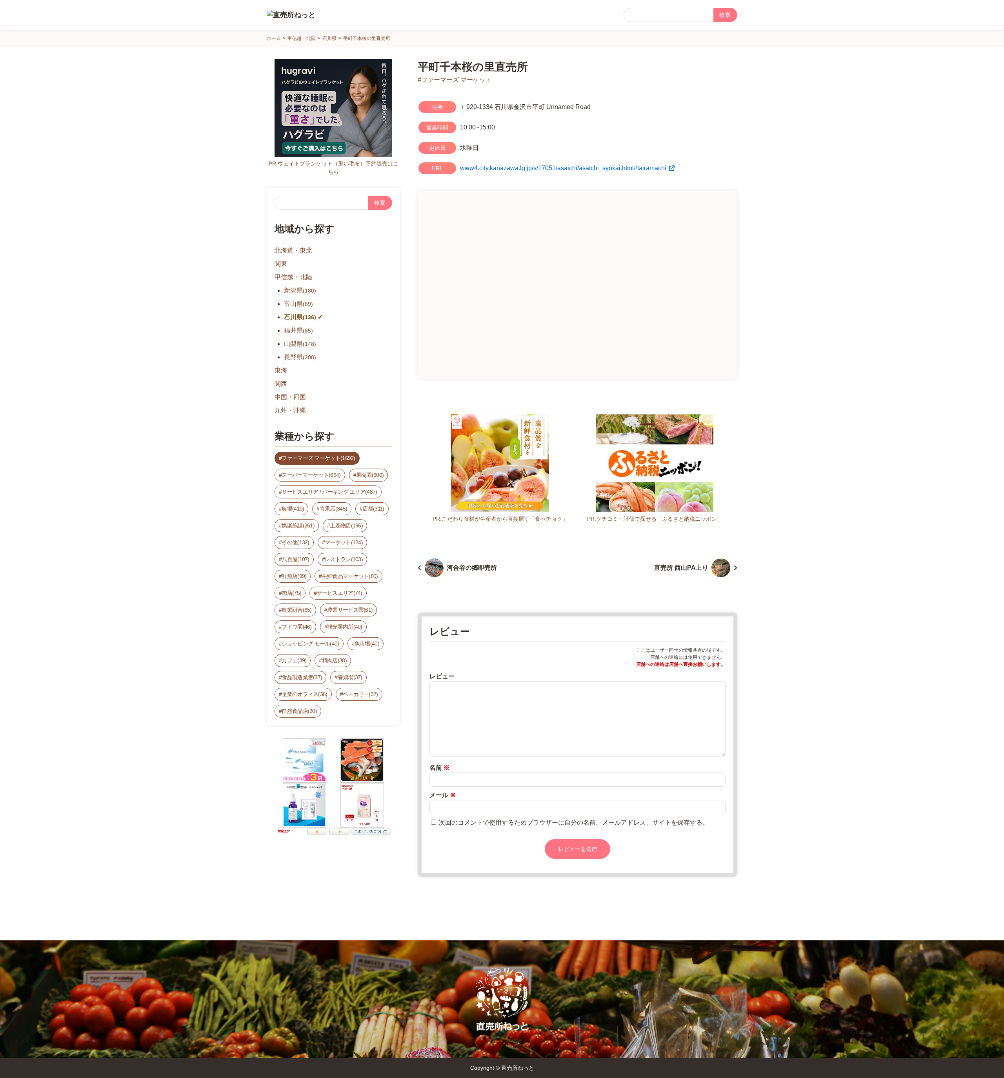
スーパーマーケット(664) (311, 475)
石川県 (300, 317)
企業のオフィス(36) (304, 694)
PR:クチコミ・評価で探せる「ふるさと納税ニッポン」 (654, 519)
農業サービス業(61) (350, 610)
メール (442, 795)
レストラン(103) (344, 559)
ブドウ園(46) (296, 627)
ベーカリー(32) (360, 694)
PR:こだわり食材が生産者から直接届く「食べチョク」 (500, 519)
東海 (281, 370)
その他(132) (295, 542)
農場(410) (293, 508)
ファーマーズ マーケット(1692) (318, 458)
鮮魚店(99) (294, 576)
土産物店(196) (346, 525)
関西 (281, 383)
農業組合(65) (296, 610)
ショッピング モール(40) (310, 643)
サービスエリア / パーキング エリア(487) (329, 492)
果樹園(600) (370, 475)
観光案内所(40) (344, 627)
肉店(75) (291, 593)
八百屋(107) (295, 559)
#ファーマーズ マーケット (455, 79)
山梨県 (300, 343)
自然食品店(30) (299, 711)
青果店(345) (333, 508)
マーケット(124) (344, 542)
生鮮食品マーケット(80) (350, 576)
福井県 (298, 330)
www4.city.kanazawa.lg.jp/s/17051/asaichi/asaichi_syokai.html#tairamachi (563, 168)
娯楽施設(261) (298, 525)
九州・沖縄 (290, 410)
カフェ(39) (294, 660)
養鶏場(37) (350, 677)
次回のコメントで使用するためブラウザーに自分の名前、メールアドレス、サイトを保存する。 (574, 822)
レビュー (442, 676)
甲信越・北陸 (293, 277)
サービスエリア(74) (339, 593)
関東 (281, 263)
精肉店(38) (334, 660)
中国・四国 (290, 397)
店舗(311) (373, 508)
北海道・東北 (293, 250)
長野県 (300, 357)
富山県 (298, 303)
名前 (439, 767)
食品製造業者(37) (302, 677)
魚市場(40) (367, 643)
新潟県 (300, 290)
